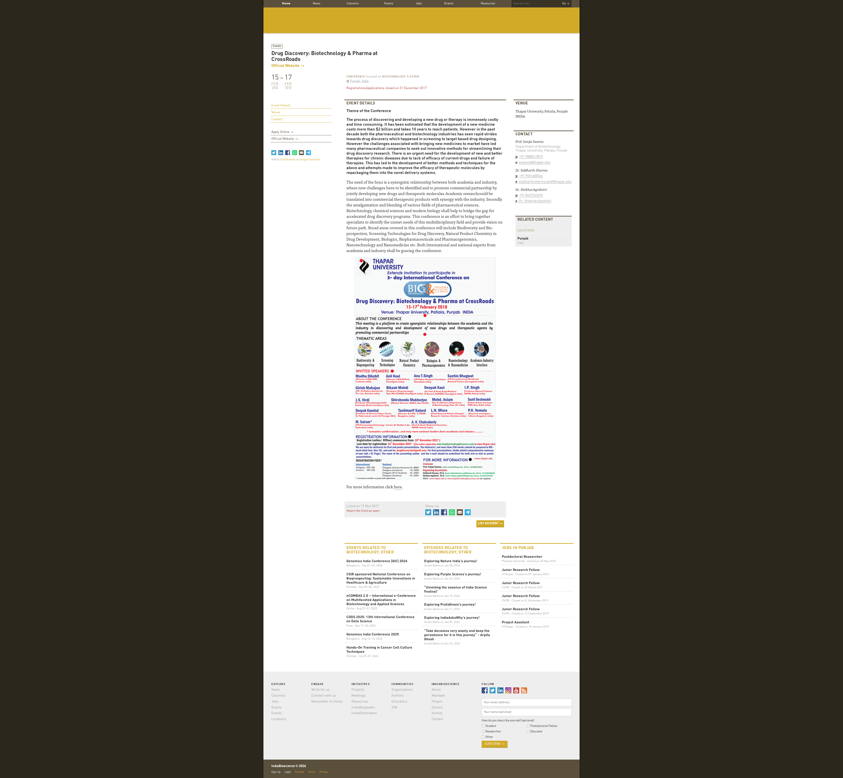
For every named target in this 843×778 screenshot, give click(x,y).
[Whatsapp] (294, 152)
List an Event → (490, 523)
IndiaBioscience (421, 20)
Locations (278, 719)
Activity (437, 713)
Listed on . (363, 506)
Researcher (493, 731)
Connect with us (323, 696)
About (436, 690)
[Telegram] (308, 152)
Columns (353, 3)
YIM (394, 707)
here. (398, 486)
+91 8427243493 (531, 195)
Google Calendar (309, 159)
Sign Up (276, 772)
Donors (437, 707)
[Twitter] (273, 152)
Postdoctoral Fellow (543, 726)
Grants (448, 3)
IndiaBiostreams (364, 713)
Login (288, 772)
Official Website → (287, 66)
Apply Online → (282, 132)
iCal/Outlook (288, 159)
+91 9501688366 (531, 176)
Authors (397, 696)
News (316, 3)
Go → (565, 3)
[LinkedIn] (280, 152)
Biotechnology (394, 76)
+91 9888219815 (531, 157)
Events (388, 3)
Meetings (358, 696)
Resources (488, 3)
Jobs (419, 3)
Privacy (323, 772)
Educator (536, 731)
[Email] (301, 152)
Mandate (438, 696)
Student (490, 726)
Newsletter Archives (327, 701)
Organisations (402, 690)
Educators (399, 701)
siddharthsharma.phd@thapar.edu (545, 182)
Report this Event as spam (363, 510)
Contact (277, 119)
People (437, 701)
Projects (357, 690)
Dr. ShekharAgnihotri (535, 201)
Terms (311, 772)
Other (414, 76)
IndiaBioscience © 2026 (288, 766)
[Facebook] (287, 152)
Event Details (280, 105)
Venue (275, 112)
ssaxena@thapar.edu (534, 162)
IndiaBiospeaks (363, 707)
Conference (355, 76)
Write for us (320, 690)
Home (286, 3)
